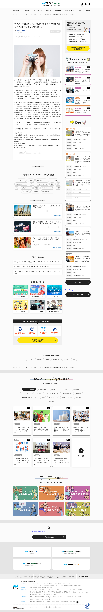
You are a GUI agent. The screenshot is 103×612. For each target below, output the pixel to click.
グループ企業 (52, 607)
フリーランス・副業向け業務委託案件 (66, 585)
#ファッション (56, 359)
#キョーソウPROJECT (29, 389)
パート (31, 585)
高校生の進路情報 (33, 587)
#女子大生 (66, 359)
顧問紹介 (40, 597)
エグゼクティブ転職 (69, 596)
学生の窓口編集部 (57, 247)
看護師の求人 (52, 597)
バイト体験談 (35, 191)
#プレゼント (38, 393)
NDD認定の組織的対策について (71, 577)
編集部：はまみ (21, 30)
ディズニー (21, 36)
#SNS (74, 359)
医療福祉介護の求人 (78, 585)
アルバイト (85, 583)
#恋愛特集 (78, 393)
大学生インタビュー (26, 187)
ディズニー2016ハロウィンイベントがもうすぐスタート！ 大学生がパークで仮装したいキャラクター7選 (47, 239)
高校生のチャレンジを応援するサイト (56, 589)
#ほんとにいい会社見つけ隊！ (52, 393)
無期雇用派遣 (82, 597)
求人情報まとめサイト (34, 589)
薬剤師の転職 (46, 597)
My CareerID (52, 592)
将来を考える (37, 10)
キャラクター (28, 36)
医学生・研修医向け (54, 583)
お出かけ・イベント (42, 184)
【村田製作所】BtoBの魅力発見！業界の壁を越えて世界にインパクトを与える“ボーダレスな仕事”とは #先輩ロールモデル (82, 260)
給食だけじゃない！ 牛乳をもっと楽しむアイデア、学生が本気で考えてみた (80, 429)
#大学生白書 (39, 359)
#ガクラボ (67, 389)
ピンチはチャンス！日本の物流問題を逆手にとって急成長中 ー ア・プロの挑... (82, 71)
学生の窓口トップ (16, 14)
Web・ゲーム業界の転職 (39, 596)
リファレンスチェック (73, 601)
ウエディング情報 (51, 591)
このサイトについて (16, 577)
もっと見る (78, 282)
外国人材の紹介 (47, 599)
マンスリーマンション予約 (83, 592)
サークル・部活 (53, 180)
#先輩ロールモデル (26, 393)
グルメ (32, 184)
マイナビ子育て (74, 591)
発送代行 (49, 601)
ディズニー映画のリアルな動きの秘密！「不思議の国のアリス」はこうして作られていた (58, 14)
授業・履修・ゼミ (41, 180)
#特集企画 (78, 397)
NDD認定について (63, 577)
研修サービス (32, 601)
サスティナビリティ (42, 607)
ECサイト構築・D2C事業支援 (35, 592)
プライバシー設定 (57, 577)
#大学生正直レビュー (67, 397)
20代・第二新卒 (48, 596)
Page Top (84, 577)
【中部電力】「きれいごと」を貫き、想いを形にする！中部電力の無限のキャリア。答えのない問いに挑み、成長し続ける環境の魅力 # (82, 159)
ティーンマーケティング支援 (69, 589)
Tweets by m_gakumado (71, 289)
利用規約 (21, 577)
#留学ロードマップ (55, 389)
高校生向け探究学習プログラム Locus (45, 587)
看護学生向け (46, 583)
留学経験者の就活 (39, 583)
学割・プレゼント (69, 10)
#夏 (34, 244)
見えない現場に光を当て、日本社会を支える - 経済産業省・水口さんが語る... (82, 81)
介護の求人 (32, 599)
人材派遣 (31, 596)
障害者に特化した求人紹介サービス (50, 585)
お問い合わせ (31, 577)
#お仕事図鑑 (76, 389)
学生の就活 (32, 583)
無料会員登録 (37, 340)
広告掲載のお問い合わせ (50, 577)
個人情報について (26, 577)
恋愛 (52, 184)
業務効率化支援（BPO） (41, 601)
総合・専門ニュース (43, 589)
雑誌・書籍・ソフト (42, 591)
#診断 (43, 397)
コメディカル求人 (60, 597)
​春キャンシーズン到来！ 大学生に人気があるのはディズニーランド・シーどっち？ (36, 262)
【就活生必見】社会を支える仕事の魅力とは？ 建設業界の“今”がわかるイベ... (82, 102)
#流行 (47, 359)
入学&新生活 (16, 10)
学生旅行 (31, 180)
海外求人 (68, 583)
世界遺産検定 (58, 591)
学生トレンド (33, 14)
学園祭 (58, 187)
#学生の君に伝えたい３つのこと (30, 397)
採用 (48, 607)
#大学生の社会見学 (42, 389)
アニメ (35, 36)
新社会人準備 (58, 10)
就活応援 (48, 10)
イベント (88, 10)
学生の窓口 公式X (78, 294)
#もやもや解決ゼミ (67, 393)
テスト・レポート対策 (47, 187)
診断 (58, 184)
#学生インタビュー (53, 397)
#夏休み (38, 244)
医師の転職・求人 (68, 597)
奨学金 (36, 187)
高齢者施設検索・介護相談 (51, 594)
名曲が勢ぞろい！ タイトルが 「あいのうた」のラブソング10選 (31, 266)
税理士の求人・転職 (33, 597)
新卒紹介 (54, 596)
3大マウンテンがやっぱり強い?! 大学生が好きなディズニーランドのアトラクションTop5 (37, 272)
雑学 (39, 36)
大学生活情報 (79, 589)
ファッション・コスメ (21, 184)
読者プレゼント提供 (43, 577)
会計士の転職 (77, 596)
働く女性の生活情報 (33, 591)
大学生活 (27, 10)
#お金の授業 (51, 401)
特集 (80, 10)
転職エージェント (61, 596)
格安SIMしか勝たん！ (47, 191)
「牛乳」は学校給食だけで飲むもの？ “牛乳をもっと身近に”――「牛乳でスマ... (61, 429)
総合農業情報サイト (66, 591)
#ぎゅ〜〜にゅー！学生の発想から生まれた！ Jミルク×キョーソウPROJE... (41, 429)
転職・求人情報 (62, 583)
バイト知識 (25, 191)
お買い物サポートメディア (71, 592)
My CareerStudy (46, 592)
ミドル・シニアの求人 (38, 585)
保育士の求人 (75, 597)
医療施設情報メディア (60, 592)
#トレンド (30, 359)
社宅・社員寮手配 (64, 601)
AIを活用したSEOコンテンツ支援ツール (37, 594)
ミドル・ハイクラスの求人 (76, 583)
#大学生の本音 (46, 244)
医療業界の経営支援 (39, 599)
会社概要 (31, 607)
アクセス (35, 607)
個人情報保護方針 (59, 607)
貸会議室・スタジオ (55, 601)
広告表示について (36, 577)
